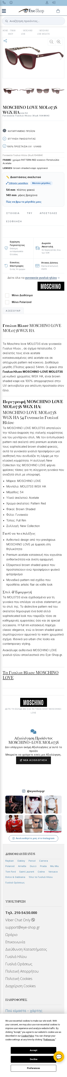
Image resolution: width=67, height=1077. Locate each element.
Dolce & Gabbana (15, 877)
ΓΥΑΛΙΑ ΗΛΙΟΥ (12, 32)
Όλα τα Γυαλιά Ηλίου (41, 877)
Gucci (33, 866)
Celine (41, 871)
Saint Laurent (26, 871)
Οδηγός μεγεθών (18, 183)
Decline (33, 1059)
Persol (32, 860)
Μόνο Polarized (21, 302)
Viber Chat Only (18, 920)
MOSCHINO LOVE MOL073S (43, 32)
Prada (43, 866)
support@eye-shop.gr (22, 927)
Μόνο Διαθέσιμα (22, 295)
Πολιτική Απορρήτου (22, 971)
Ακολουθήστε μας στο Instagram (35, 838)
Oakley (21, 860)
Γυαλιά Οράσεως (15, 882)
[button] (60, 57)
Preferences (33, 1068)
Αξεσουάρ (13, 310)
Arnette (22, 866)
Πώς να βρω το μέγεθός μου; (24, 201)
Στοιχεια (13, 213)
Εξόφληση (14, 221)
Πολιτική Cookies (18, 978)
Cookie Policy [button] (27, 1036)
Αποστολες (48, 213)
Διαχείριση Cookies (20, 986)
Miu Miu (54, 866)
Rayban (9, 860)
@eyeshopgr (36, 791)
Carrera (43, 860)
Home (5, 30)
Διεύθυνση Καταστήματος (26, 949)
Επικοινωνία (15, 942)
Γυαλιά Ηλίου (16, 956)
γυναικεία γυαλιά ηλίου (41, 277)
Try (30, 213)
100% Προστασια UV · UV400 (23, 146)
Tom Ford (10, 871)
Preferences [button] (49, 1039)
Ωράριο (11, 934)
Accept (33, 1050)
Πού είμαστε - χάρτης (23, 1011)
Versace (53, 871)
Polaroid (9, 866)
